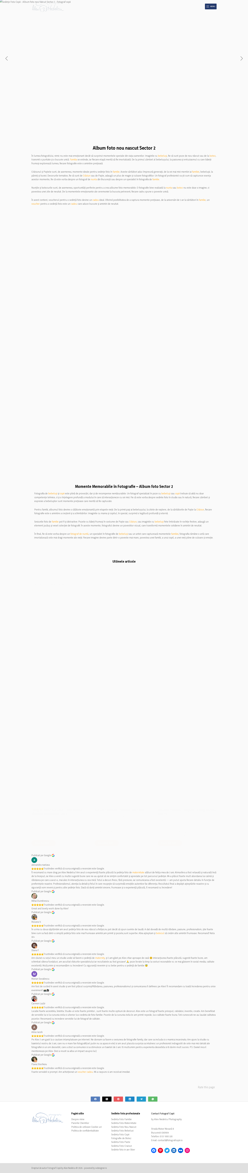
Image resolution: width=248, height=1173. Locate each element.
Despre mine (77, 1119)
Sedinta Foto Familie (121, 1119)
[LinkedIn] (129, 1099)
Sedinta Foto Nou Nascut (123, 1126)
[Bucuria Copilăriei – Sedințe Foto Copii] (124, 696)
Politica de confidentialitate (85, 1130)
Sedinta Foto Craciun (121, 1145)
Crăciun (86, 175)
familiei (195, 171)
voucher (35, 203)
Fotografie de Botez (121, 1138)
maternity (100, 957)
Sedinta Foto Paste (120, 1141)
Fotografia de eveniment (56, 584)
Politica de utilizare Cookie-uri (86, 1126)
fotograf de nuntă (79, 533)
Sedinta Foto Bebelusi (122, 1130)
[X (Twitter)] (107, 1099)
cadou (96, 199)
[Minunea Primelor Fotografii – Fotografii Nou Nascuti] (187, 696)
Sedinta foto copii (102, 584)
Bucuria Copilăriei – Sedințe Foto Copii (119, 810)
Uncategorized (37, 584)
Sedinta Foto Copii (120, 1134)
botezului (56, 827)
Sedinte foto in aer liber (123, 1149)
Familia (73, 159)
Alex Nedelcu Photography (168, 1119)
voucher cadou (85, 1071)
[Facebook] (95, 1099)
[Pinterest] (118, 1099)
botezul (160, 933)
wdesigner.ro (101, 1168)
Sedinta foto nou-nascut (169, 584)
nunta (94, 179)
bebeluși (162, 155)
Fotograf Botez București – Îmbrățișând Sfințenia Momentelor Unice (56, 811)
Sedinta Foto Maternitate (123, 1122)
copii (62, 493)
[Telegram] (141, 1099)
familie (116, 171)
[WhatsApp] (152, 1099)
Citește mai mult (45, 843)
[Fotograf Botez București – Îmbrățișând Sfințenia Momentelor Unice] (60, 696)
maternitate (138, 872)
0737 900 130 (166, 1136)
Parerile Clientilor (80, 1122)
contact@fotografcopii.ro (170, 1140)
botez (213, 155)
